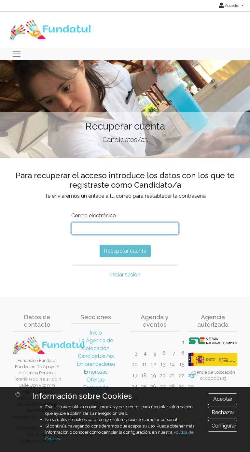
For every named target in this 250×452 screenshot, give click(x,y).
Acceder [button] (232, 5)
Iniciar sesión (125, 275)
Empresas (96, 372)
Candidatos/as (96, 356)
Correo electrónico (93, 215)
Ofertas (96, 380)
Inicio (96, 333)
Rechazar (223, 412)
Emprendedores (95, 364)
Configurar (224, 426)
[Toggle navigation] (16, 54)
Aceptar (222, 399)
